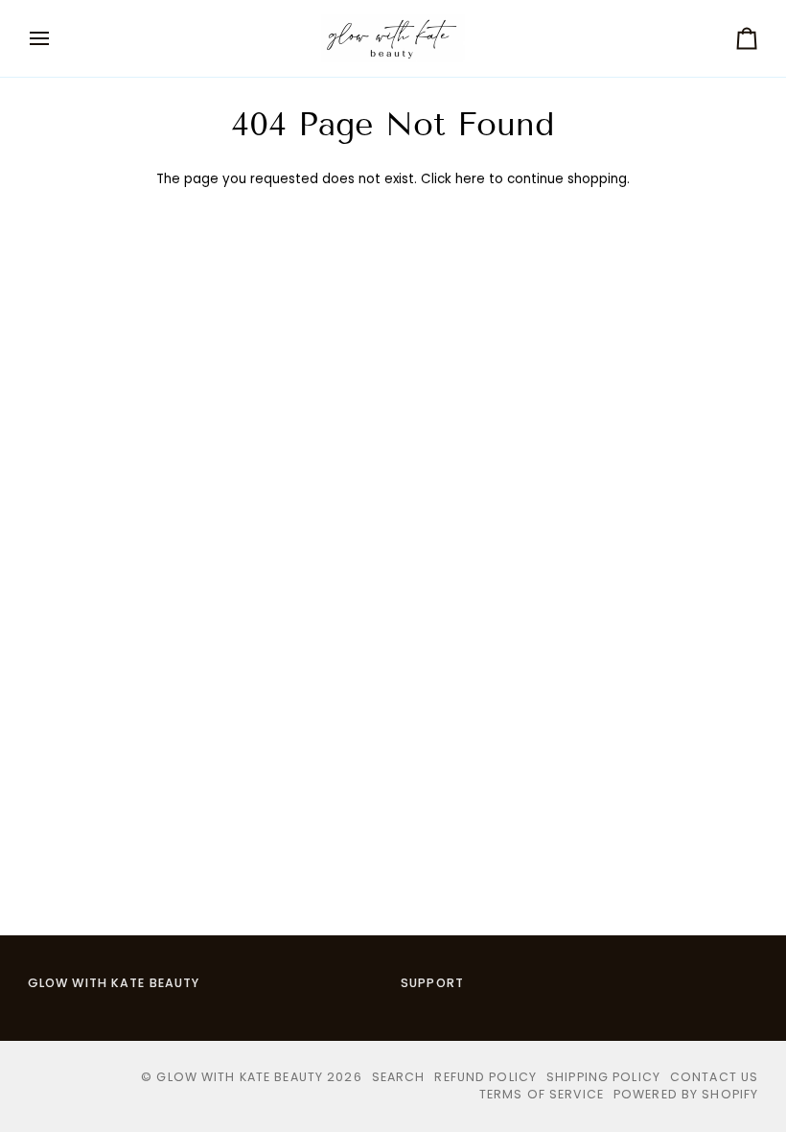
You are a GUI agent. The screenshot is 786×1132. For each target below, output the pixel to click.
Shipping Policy (603, 1077)
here (470, 179)
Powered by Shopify (685, 1094)
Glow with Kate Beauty (239, 1077)
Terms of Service (541, 1094)
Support (432, 983)
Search (399, 1077)
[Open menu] (56, 38)
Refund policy (485, 1077)
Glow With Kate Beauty (114, 983)
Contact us (714, 1077)
